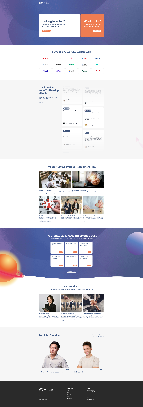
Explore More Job (71, 271)
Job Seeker (78, 3)
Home (69, 3)
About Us (98, 3)
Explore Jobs (46, 30)
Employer (89, 3)
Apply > (61, 252)
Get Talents (97, 30)
